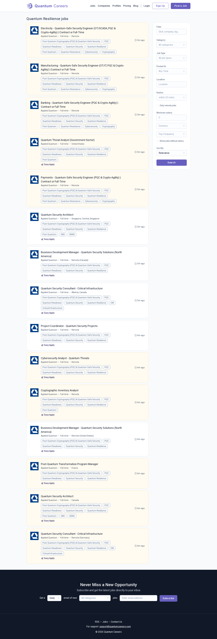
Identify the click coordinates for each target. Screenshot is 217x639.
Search (172, 162)
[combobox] (171, 45)
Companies (104, 5)
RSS (97, 621)
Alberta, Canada (79, 292)
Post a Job (180, 5)
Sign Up (160, 5)
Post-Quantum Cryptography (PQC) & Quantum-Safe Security (71, 41)
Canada (75, 500)
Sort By (159, 148)
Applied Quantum (49, 36)
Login (147, 5)
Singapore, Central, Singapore (85, 218)
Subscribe (168, 598)
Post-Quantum (49, 52)
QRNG (72, 234)
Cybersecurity (91, 52)
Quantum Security (74, 46)
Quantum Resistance (70, 52)
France (75, 468)
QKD (63, 234)
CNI (112, 303)
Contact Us (116, 621)
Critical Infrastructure (52, 308)
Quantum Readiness (52, 46)
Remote (75, 36)
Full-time (64, 36)
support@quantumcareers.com (115, 626)
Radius (159, 92)
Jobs (92, 5)
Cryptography (108, 52)
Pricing (127, 5)
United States (78, 144)
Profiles (116, 5)
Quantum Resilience (96, 46)
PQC (107, 41)
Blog (135, 5)
